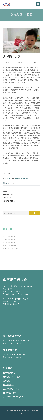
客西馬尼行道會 (10, 373)
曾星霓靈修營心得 (9, 240)
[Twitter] (13, 183)
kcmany (7, 178)
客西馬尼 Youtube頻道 (12, 377)
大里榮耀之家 (9, 385)
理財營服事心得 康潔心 (10, 249)
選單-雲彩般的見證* (21, 178)
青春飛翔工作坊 (10, 393)
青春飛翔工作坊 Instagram (14, 397)
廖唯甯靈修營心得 (9, 243)
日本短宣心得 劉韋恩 (10, 246)
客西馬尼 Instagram (11, 381)
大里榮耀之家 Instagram (13, 389)
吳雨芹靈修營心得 (9, 237)
